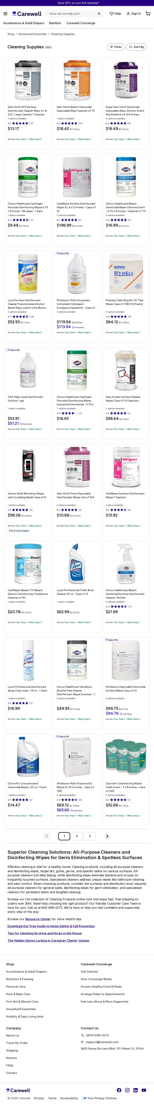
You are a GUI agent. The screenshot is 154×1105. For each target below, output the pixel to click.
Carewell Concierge (81, 23)
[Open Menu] (5, 14)
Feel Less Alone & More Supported (104, 1001)
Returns (11, 1058)
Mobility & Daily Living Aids (24, 1016)
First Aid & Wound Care (22, 1001)
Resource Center (38, 919)
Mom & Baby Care (18, 994)
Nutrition (55, 23)
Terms (52, 1098)
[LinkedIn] (135, 1090)
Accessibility (69, 1098)
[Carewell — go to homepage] (26, 14)
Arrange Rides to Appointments (103, 994)
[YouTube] (144, 1090)
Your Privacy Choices (102, 1098)
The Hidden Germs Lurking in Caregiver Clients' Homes (48, 940)
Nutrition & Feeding (19, 979)
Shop (11, 34)
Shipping (12, 1050)
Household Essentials (32, 34)
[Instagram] (127, 1090)
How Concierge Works (96, 979)
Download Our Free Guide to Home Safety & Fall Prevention (51, 926)
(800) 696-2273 (97, 1035)
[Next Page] (107, 836)
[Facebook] (119, 1090)
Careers (11, 1073)
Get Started (89, 971)
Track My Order (17, 1043)
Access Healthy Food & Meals (101, 986)
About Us (12, 1035)
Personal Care (16, 986)
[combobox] (136, 47)
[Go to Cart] (148, 13)
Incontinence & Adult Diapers (23, 23)
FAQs (10, 1065)
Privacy (39, 1098)
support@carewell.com (102, 1042)
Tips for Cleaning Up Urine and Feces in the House (45, 933)
